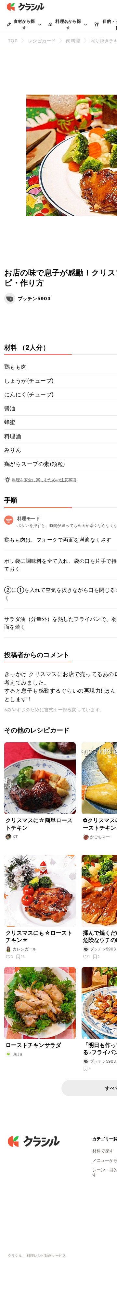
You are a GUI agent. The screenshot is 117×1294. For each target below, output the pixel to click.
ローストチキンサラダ (33, 1045)
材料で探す (102, 1150)
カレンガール (25, 949)
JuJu (17, 1054)
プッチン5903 (34, 298)
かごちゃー (100, 836)
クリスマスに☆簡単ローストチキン (39, 824)
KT (15, 836)
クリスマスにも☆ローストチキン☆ (39, 936)
